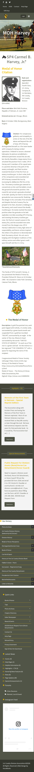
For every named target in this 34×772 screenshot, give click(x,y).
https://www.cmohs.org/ (18, 361)
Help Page (24, 6)
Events (7, 659)
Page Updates (9, 678)
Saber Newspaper (10, 617)
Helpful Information (12, 665)
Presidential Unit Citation (10, 575)
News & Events (9, 621)
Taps (6, 605)
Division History (7, 537)
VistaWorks (7, 768)
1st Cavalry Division (10, 749)
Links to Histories (7, 584)
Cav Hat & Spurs (7, 554)
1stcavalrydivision (23, 749)
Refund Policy (9, 640)
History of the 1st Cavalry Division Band (14, 558)
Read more (10, 439)
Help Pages (8, 662)
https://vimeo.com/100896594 (18, 376)
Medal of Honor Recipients (10, 542)
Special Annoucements (12, 681)
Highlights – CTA (10, 668)
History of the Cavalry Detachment (13, 571)
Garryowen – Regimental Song (12, 567)
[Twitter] (10, 2)
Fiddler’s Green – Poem (9, 563)
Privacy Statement (11, 644)
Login (23, 16)
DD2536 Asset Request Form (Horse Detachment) (16, 627)
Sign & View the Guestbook (13, 649)
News (7, 675)
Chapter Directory (10, 613)
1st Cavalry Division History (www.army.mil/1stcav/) (10, 532)
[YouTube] (6, 2)
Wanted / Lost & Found (14, 694)
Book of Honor (6, 550)
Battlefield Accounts (8, 579)
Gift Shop (7, 11)
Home (5, 6)
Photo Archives (7, 527)
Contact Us (8, 632)
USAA (10, 6)
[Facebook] (4, 2)
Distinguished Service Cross (10, 546)
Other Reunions (12, 691)
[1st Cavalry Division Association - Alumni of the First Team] (6, 16)
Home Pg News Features (13, 671)
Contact (16, 6)
